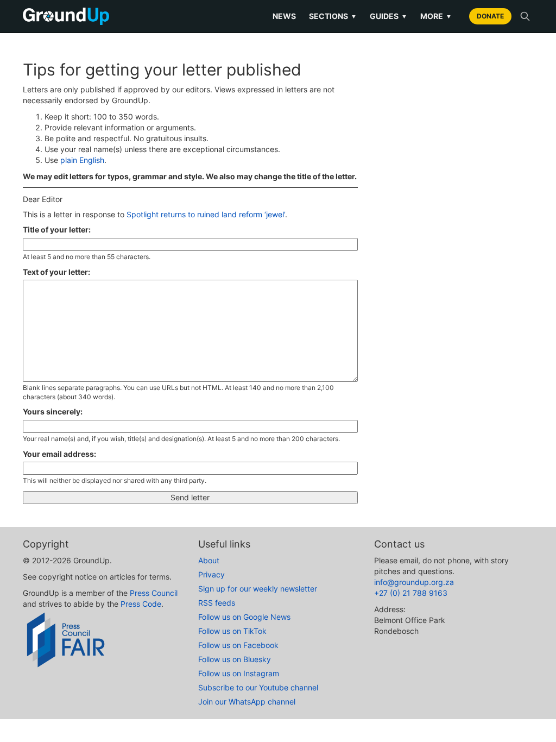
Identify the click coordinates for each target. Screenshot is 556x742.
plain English (82, 160)
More (436, 16)
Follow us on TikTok (232, 631)
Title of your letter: (57, 229)
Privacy (211, 574)
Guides (388, 16)
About (208, 560)
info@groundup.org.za (414, 582)
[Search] (525, 16)
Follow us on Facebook (238, 645)
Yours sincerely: (53, 411)
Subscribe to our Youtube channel (258, 687)
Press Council (154, 593)
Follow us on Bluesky (234, 659)
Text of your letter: (56, 271)
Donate (490, 16)
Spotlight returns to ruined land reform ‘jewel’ (206, 214)
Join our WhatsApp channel (246, 701)
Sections (333, 16)
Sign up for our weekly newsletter (257, 588)
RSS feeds (216, 602)
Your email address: (59, 453)
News (284, 16)
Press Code (141, 603)
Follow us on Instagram (238, 673)
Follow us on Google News (244, 616)
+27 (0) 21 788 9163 (410, 593)
